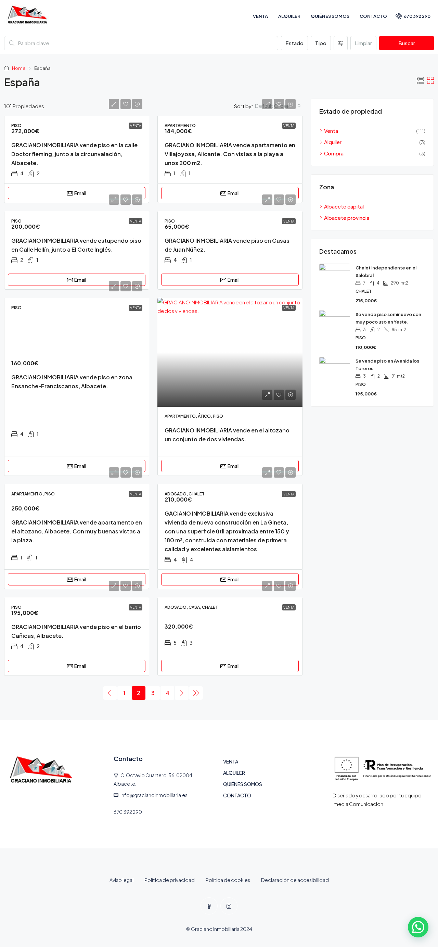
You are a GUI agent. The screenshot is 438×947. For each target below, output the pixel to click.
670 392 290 (128, 812)
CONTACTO (373, 16)
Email (80, 193)
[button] (420, 80)
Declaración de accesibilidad (295, 880)
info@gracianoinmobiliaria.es (154, 795)
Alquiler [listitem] (333, 142)
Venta (135, 126)
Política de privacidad (169, 880)
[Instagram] (228, 905)
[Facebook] (209, 905)
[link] (229, 352)
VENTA (260, 16)
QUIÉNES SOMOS (330, 16)
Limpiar (363, 43)
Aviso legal (121, 880)
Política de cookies (228, 880)
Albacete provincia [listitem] (346, 217)
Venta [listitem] (331, 130)
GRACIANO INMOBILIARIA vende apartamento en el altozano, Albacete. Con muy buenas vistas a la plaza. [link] (76, 531)
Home (18, 68)
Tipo (320, 43)
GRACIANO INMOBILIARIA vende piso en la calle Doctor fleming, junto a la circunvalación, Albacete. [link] (74, 153)
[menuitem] (413, 16)
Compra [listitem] (334, 153)
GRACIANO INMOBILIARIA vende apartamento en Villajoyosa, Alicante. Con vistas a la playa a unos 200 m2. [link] (230, 153)
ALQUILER (289, 16)
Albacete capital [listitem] (344, 206)
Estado (294, 43)
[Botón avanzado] (341, 43)
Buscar (406, 43)
